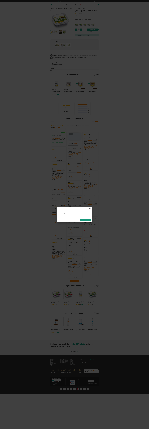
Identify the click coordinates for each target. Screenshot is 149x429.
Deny (63, 219)
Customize (74, 219)
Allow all (85, 219)
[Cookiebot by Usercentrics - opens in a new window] (87, 208)
